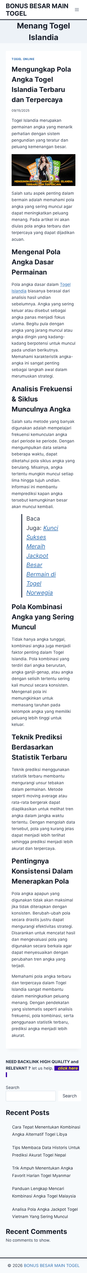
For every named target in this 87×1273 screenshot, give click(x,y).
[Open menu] (76, 9)
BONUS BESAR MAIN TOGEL (52, 1265)
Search (12, 1087)
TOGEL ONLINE (23, 59)
